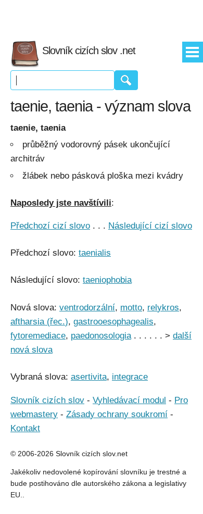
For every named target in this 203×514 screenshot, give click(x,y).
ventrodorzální (87, 307)
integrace (130, 377)
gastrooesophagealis (113, 322)
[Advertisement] (101, 16)
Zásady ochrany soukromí (117, 414)
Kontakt (25, 428)
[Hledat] (126, 80)
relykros (163, 307)
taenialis (95, 253)
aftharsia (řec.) (39, 322)
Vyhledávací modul (129, 400)
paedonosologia (101, 336)
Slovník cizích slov (47, 400)
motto (131, 307)
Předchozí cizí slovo (50, 226)
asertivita (89, 377)
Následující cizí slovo (150, 226)
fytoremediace (38, 336)
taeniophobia (107, 280)
